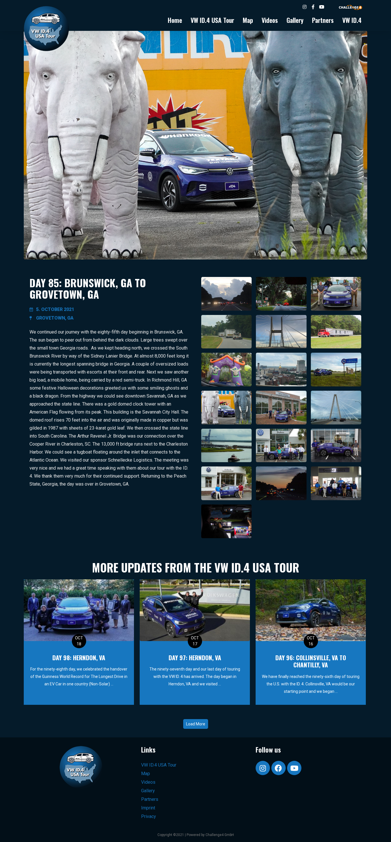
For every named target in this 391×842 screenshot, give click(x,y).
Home (175, 20)
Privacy (148, 816)
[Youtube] (294, 768)
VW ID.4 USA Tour (212, 20)
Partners (323, 20)
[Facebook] (278, 768)
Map (248, 20)
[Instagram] (263, 768)
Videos (270, 20)
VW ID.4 (352, 20)
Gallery (295, 20)
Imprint (148, 808)
